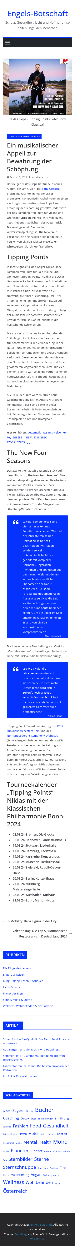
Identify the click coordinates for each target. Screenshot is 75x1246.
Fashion (20, 1126)
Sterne (41, 1159)
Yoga (57, 1183)
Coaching (11, 1118)
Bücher (44, 1110)
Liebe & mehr (11, 987)
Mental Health (37, 1142)
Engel (33, 1118)
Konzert (62, 1134)
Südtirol (54, 1168)
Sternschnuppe (19, 1167)
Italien (43, 1134)
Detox (25, 1118)
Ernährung (62, 1118)
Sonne (66, 1151)
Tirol (63, 1167)
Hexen (23, 1134)
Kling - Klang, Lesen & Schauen (24, 136)
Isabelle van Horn (41, 177)
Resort (36, 1150)
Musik (6, 1151)
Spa (5, 1160)
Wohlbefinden (39, 1182)
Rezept (47, 1151)
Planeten (20, 1150)
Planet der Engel (13, 993)
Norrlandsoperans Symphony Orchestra (32, 735)
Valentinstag (20, 1174)
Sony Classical (51, 189)
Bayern (18, 1110)
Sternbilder (20, 1159)
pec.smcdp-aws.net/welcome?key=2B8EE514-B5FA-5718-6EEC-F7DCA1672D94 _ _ (36, 437)
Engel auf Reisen (14, 974)
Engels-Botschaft (37, 13)
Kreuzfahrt (8, 1143)
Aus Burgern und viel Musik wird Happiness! (32, 1049)
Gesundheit (55, 1125)
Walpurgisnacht (51, 1175)
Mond (60, 1141)
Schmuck (57, 1151)
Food (35, 1125)
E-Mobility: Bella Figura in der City (32, 921)
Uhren (6, 1175)
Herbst (13, 1134)
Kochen (51, 1134)
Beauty (29, 1111)
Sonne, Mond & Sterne (17, 1000)
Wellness (13, 1182)
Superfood (43, 1168)
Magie (19, 1143)
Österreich (15, 1191)
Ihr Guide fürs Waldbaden (20, 1076)
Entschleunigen (45, 1118)
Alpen (7, 1111)
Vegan (36, 1174)
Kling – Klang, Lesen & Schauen (23, 981)
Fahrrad (7, 1126)
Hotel (33, 1133)
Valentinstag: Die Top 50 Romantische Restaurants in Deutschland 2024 (39, 933)
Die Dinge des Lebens (17, 968)
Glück (6, 1134)
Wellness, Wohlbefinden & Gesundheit (28, 1006)
